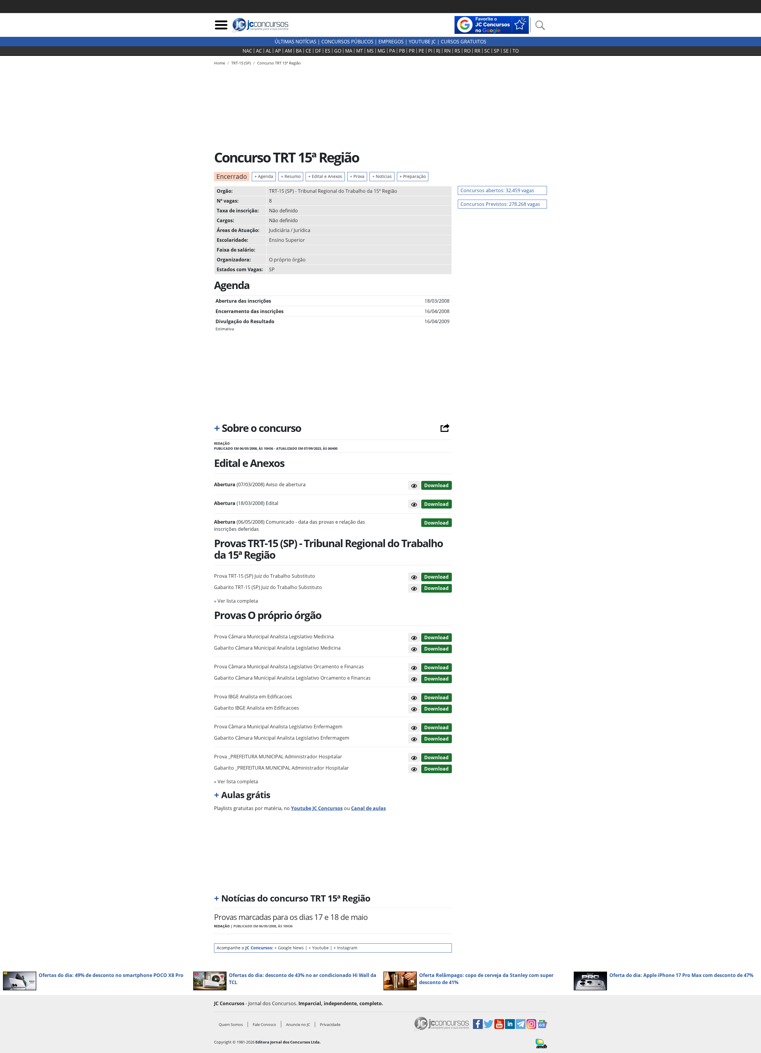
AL (268, 50)
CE (308, 50)
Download (436, 485)
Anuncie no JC (298, 1024)
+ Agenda (263, 176)
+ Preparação (413, 176)
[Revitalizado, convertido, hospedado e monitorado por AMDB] (541, 1043)
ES (327, 50)
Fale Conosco (264, 1024)
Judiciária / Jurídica (289, 230)
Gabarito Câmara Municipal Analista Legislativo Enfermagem (281, 738)
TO (515, 50)
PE (421, 50)
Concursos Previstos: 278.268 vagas (500, 204)
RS (457, 50)
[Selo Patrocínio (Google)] (492, 24)
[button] (414, 485)
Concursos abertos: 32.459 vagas (497, 190)
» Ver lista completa (236, 601)
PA (392, 50)
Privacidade (330, 1024)
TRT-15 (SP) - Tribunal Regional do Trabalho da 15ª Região (333, 191)
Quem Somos (231, 1024)
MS (370, 50)
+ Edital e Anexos (325, 176)
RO (467, 50)
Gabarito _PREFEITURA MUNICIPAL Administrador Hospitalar (281, 768)
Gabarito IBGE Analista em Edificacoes (256, 708)
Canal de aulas (368, 808)
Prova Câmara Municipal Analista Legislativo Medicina (274, 636)
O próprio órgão (287, 259)
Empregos (391, 41)
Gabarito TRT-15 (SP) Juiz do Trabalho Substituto (268, 587)
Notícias (382, 176)
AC (259, 50)
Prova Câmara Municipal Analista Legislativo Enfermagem (278, 726)
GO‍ (337, 50)
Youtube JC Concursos (317, 808)
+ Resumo (291, 176)
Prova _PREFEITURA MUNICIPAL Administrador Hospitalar (278, 756)
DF (318, 50)
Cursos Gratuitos (463, 41)
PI (430, 50)
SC (487, 50)
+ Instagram (345, 948)
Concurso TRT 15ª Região (279, 63)
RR (477, 50)
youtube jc (422, 41)
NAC (247, 50)
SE (506, 50)
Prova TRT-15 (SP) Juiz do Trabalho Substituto (264, 576)
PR (412, 50)
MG (381, 50)
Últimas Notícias (295, 41)
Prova (357, 176)
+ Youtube (319, 948)
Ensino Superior (287, 240)
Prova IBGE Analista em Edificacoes (253, 696)
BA (299, 50)
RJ (438, 50)
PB (402, 50)
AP (278, 50)
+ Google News (289, 948)
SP (496, 50)
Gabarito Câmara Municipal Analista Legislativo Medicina (277, 648)
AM (288, 50)
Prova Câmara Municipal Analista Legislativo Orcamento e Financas (289, 666)
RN (447, 50)
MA (348, 50)
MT (359, 50)
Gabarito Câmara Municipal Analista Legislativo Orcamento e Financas (292, 678)
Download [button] (436, 577)
